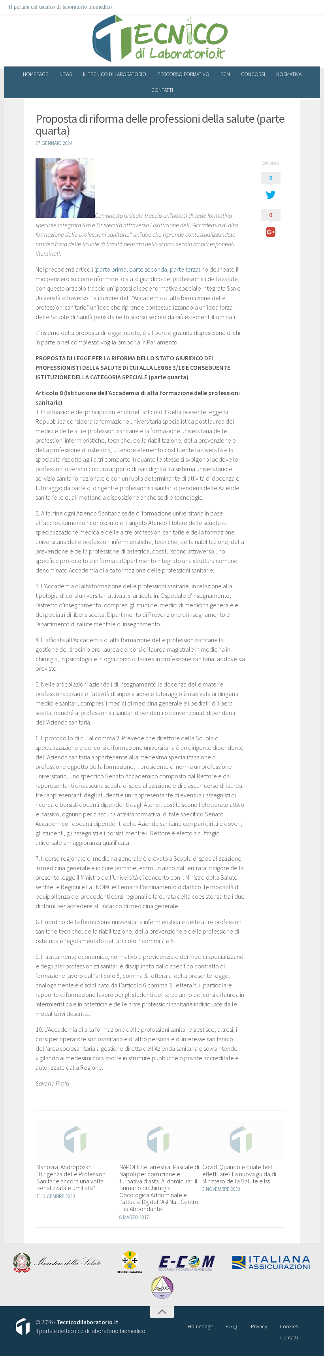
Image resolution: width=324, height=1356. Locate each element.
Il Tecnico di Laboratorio (114, 74)
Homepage (35, 74)
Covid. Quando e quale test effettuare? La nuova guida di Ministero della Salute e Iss (239, 1174)
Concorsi (253, 74)
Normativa (288, 74)
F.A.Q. (232, 1326)
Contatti (162, 90)
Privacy (259, 1326)
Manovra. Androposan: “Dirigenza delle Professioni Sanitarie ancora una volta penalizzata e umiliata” (71, 1177)
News (65, 74)
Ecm (225, 74)
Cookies (289, 1326)
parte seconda (148, 269)
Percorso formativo (183, 74)
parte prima (111, 269)
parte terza (184, 269)
